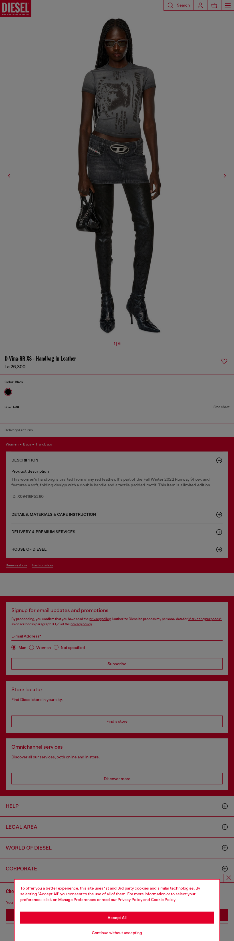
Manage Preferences (77, 899)
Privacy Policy (130, 899)
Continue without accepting (117, 932)
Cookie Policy (163, 899)
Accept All (117, 917)
